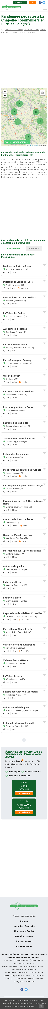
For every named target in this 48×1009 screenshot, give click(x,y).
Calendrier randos (24, 936)
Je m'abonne (24, 793)
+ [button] (5, 91)
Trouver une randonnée (24, 916)
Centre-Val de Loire (31, 30)
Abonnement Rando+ (24, 931)
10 (36, 112)
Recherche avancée (18, 142)
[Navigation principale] (45, 8)
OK (41, 1006)
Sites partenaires (24, 941)
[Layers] (42, 92)
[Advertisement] (24, 61)
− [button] (5, 95)
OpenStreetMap (33, 145)
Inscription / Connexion (24, 926)
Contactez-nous (24, 946)
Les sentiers (13, 248)
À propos (19, 2)
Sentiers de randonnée (14, 30)
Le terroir (34, 248)
